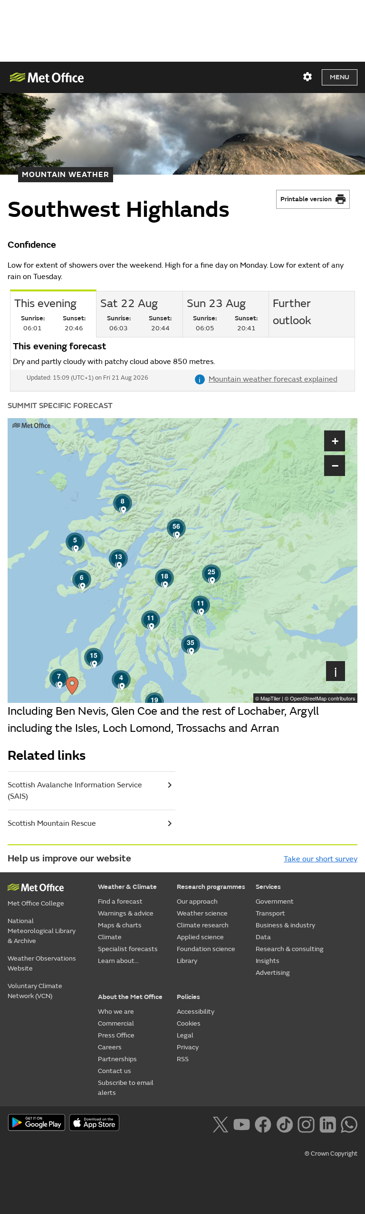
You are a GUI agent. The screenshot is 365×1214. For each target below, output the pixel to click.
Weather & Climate (127, 887)
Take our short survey (320, 859)
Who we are (116, 1012)
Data (263, 937)
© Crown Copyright (331, 1154)
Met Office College (36, 903)
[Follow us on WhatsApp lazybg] (349, 1123)
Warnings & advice (126, 913)
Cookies (189, 1023)
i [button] (335, 671)
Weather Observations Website (42, 963)
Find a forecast (120, 901)
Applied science (200, 937)
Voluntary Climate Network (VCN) (35, 991)
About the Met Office (130, 997)
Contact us (114, 1071)
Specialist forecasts (128, 949)
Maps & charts (120, 925)
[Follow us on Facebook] (263, 1123)
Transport (270, 913)
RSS (183, 1059)
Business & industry (285, 925)
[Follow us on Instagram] (306, 1123)
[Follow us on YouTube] (241, 1123)
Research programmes (211, 887)
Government (275, 901)
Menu (339, 77)
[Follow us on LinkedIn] (327, 1123)
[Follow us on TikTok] (284, 1123)
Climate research (203, 925)
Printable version (306, 199)
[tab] (139, 314)
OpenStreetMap (322, 698)
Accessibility (195, 1012)
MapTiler (270, 698)
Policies (188, 997)
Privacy (188, 1047)
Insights (267, 961)
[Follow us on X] (220, 1123)
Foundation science (206, 949)
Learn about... (118, 961)
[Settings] (307, 76)
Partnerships (117, 1059)
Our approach (197, 901)
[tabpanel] (182, 364)
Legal (185, 1035)
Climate (110, 937)
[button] (81, 579)
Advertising (273, 973)
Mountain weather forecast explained (268, 379)
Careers (110, 1047)
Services (268, 887)
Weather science (202, 913)
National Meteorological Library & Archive (42, 931)
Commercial (116, 1023)
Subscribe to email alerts (126, 1088)
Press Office (116, 1035)
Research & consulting (290, 949)
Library (187, 961)
